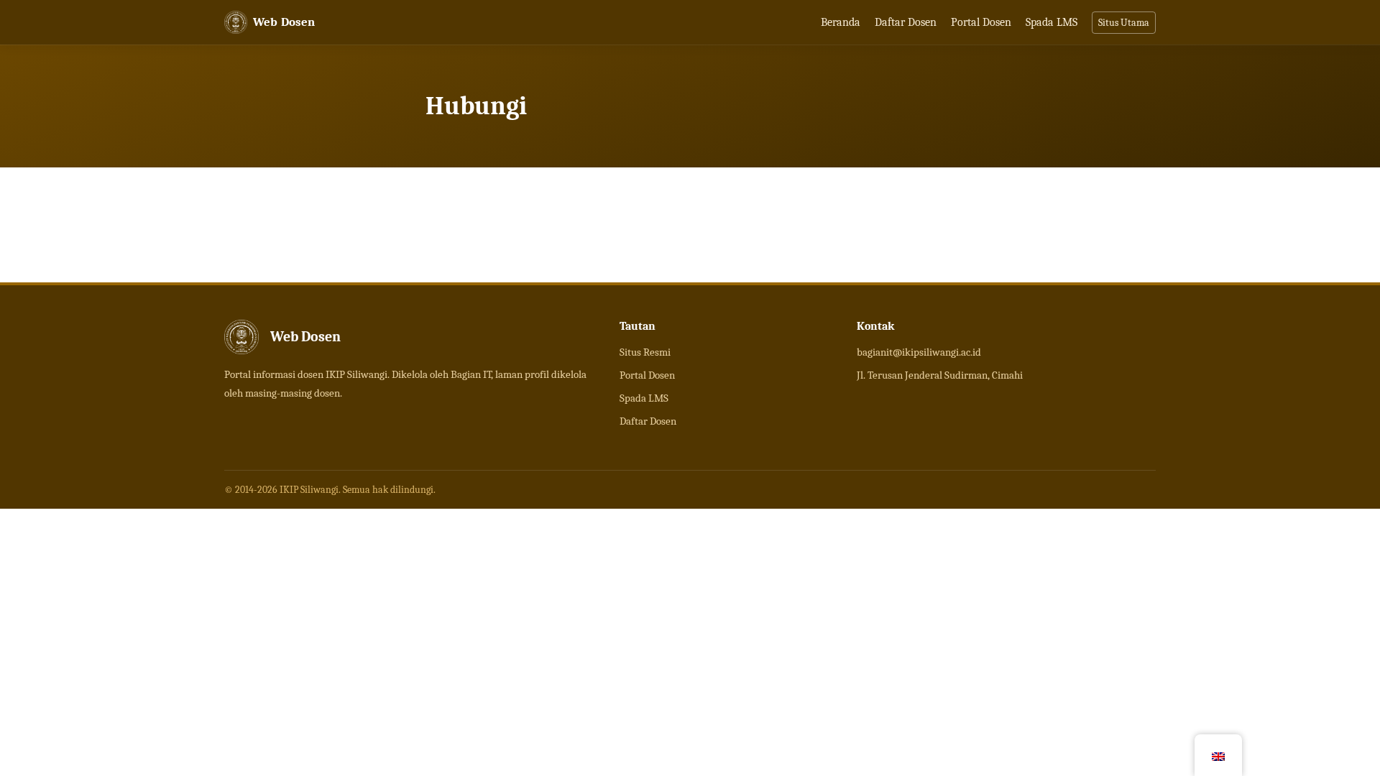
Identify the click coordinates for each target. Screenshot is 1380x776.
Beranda (840, 22)
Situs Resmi (645, 352)
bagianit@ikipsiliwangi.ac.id (919, 352)
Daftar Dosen (906, 22)
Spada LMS (1051, 22)
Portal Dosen (981, 22)
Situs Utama (1123, 23)
